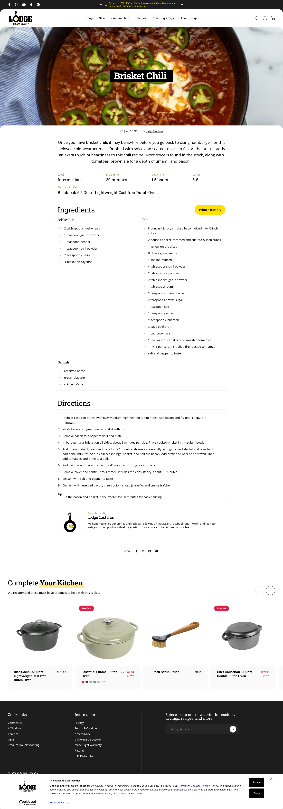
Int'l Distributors (85, 756)
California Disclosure (88, 739)
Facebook (177, 523)
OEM (11, 739)
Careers (13, 734)
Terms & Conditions (87, 728)
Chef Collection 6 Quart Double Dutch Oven (234, 674)
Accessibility (82, 734)
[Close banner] (271, 779)
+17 (103, 682)
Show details (56, 802)
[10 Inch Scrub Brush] (175, 634)
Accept (257, 782)
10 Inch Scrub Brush (164, 672)
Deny (257, 793)
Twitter (194, 523)
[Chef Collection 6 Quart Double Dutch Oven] (243, 634)
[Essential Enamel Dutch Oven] (107, 634)
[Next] (181, 4)
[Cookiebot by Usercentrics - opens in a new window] (27, 802)
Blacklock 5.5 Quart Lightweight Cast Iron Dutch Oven (108, 192)
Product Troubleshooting (23, 745)
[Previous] (101, 4)
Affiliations (14, 728)
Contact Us (15, 723)
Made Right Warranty (88, 745)
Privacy (79, 723)
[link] (210, 210)
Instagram (164, 523)
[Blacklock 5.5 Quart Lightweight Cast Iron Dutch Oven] (40, 634)
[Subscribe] (233, 729)
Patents (79, 750)
